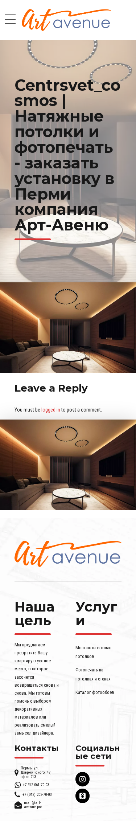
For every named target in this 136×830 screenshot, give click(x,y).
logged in (50, 410)
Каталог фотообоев (94, 692)
